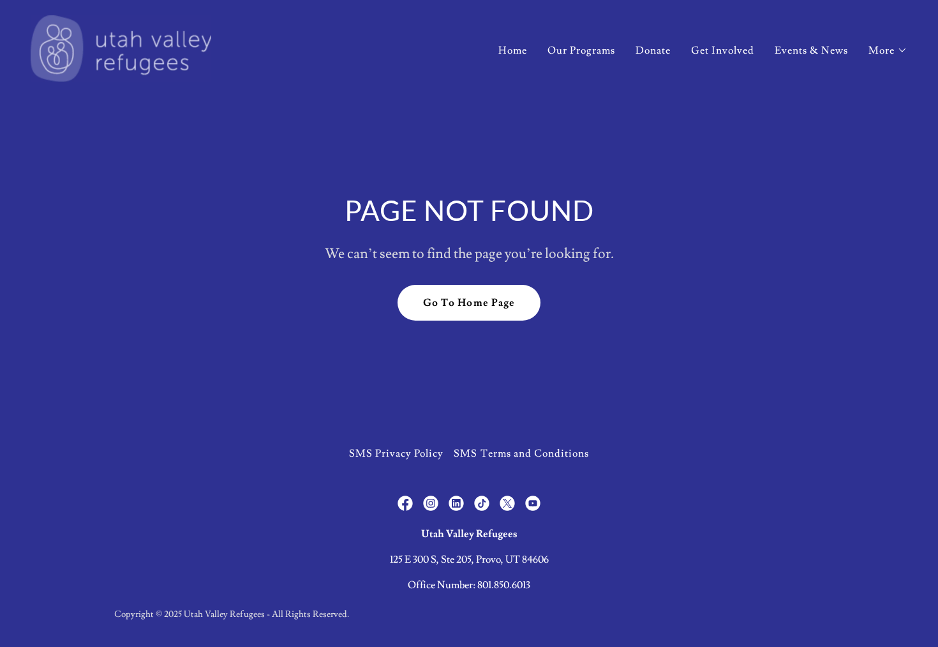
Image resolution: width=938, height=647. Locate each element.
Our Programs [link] (581, 50)
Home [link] (512, 50)
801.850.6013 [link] (503, 585)
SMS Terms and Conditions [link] (521, 453)
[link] (121, 46)
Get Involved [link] (722, 50)
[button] (887, 50)
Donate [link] (653, 50)
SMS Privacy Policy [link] (396, 453)
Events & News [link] (811, 50)
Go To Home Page (468, 302)
